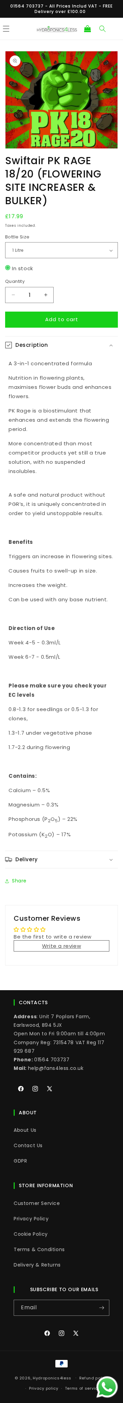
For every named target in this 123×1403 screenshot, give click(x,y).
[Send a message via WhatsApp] (107, 1387)
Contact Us (28, 1145)
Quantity (15, 281)
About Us (25, 1130)
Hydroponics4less (52, 1377)
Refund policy (93, 1378)
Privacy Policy (31, 1218)
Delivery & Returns (37, 1264)
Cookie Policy (31, 1234)
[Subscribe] (101, 1308)
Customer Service (37, 1203)
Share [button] (19, 880)
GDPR (20, 1160)
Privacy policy (43, 1388)
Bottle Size (17, 237)
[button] (87, 28)
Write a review (61, 945)
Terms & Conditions (39, 1249)
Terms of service (82, 1388)
